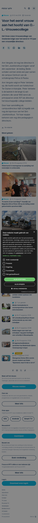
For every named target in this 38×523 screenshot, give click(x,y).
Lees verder (27, 253)
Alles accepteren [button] (20, 279)
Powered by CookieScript (28, 291)
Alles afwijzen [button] (20, 284)
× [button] (34, 232)
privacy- (10, 253)
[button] (19, 256)
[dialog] (19, 261)
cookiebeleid (19, 253)
